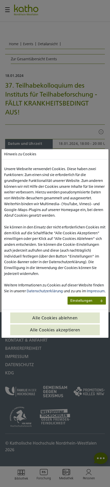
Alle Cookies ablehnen (55, 317)
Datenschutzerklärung (45, 291)
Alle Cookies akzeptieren (55, 329)
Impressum (96, 291)
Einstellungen (81, 300)
